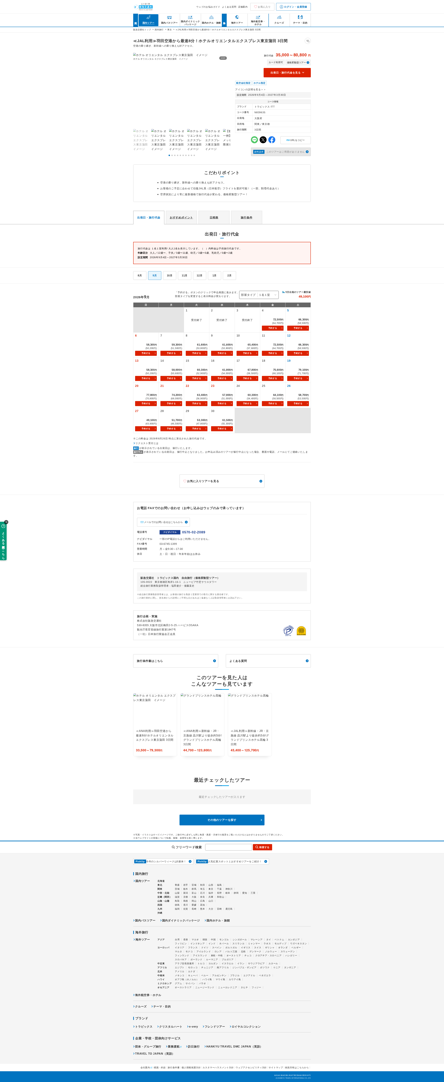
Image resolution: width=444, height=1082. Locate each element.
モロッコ (193, 967)
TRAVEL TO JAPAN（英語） (155, 1053)
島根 (185, 901)
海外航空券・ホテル (148, 995)
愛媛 (194, 905)
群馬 (194, 889)
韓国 (205, 939)
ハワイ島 (207, 979)
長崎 (194, 909)
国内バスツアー (145, 920)
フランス (193, 947)
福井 (210, 893)
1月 (214, 275)
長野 (219, 893)
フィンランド (182, 955)
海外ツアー (142, 939)
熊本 (202, 909)
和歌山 (220, 897)
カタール (273, 963)
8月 (140, 275)
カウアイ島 (235, 979)
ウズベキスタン (298, 943)
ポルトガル (231, 947)
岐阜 (227, 893)
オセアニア (163, 987)
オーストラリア (183, 987)
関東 (159, 889)
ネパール (224, 943)
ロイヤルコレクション (246, 1026)
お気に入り (264, 6)
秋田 (202, 885)
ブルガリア (228, 959)
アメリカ (179, 971)
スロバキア (181, 959)
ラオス (267, 943)
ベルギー (296, 947)
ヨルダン (213, 963)
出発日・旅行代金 (148, 217)
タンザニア (290, 967)
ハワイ (161, 979)
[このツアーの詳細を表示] (155, 724)
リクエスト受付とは (147, 443)
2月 (229, 275)
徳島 (177, 905)
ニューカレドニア (227, 987)
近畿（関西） (164, 897)
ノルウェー (271, 951)
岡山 (194, 901)
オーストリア (234, 955)
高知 (202, 905)
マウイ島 (220, 979)
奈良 (202, 897)
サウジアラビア (256, 963)
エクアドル (249, 975)
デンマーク (255, 951)
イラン (240, 963)
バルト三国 (231, 951)
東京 (210, 889)
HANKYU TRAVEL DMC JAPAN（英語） (234, 1046)
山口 (210, 901)
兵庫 (210, 897)
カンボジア (294, 939)
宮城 (194, 885)
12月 (199, 275)
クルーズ (141, 1006)
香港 (185, 939)
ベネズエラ (265, 975)
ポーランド (196, 959)
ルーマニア (212, 959)
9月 (155, 275)
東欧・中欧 (217, 955)
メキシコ (179, 975)
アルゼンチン (219, 975)
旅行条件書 (174, 1067)
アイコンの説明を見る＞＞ (250, 89)
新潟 (185, 893)
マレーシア (257, 939)
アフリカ (162, 967)
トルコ (201, 963)
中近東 (161, 963)
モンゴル (224, 939)
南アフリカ (223, 967)
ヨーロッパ (163, 947)
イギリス (245, 947)
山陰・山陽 (163, 901)
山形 (210, 885)
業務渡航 (174, 1046)
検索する (264, 847)
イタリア (179, 947)
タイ (268, 939)
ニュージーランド (204, 987)
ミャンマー (254, 943)
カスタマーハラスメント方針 (218, 1067)
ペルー (204, 975)
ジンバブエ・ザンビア (244, 967)
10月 (170, 275)
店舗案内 (243, 7)
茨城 (177, 889)
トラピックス (144, 1026)
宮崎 (219, 909)
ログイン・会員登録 (295, 6)
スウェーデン (288, 951)
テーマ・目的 (162, 1006)
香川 (185, 905)
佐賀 (185, 909)
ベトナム (279, 939)
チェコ (247, 955)
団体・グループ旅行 (148, 1046)
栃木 (185, 889)
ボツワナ (265, 967)
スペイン (217, 947)
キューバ (193, 975)
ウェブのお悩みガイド (208, 7)
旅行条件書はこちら (150, 660)
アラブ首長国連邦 (184, 963)
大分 (210, 909)
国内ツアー (142, 881)
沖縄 (159, 913)
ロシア (218, 951)
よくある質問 (229, 7)
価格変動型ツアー (296, 62)
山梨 (177, 893)
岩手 (185, 885)
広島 (202, 901)
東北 (159, 885)
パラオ (202, 983)
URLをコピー (295, 139)
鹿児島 (229, 909)
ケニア (276, 967)
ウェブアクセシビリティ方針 (251, 1067)
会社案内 (145, 1067)
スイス (257, 947)
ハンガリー (291, 955)
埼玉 (202, 889)
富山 (194, 893)
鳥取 (177, 901)
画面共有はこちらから (297, 1067)
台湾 (177, 939)
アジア (161, 939)
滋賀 (177, 897)
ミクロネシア (164, 983)
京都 (185, 897)
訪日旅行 (194, 1046)
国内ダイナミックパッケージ (181, 920)
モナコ (189, 951)
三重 (253, 893)
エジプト (179, 967)
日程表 (214, 217)
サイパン (190, 983)
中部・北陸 (163, 893)
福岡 (177, 909)
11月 (184, 275)
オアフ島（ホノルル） (187, 979)
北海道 (161, 881)
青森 (177, 885)
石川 (202, 893)
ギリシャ (270, 947)
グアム (178, 983)
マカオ (195, 939)
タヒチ (244, 987)
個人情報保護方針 (191, 1067)
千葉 (219, 889)
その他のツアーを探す (222, 819)
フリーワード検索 (189, 847)
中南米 (161, 975)
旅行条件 (246, 217)
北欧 (243, 951)
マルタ (178, 951)
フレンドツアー (215, 1026)
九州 (159, 909)
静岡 (236, 893)
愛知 (244, 893)
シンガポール (240, 939)
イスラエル (228, 963)
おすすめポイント (181, 217)
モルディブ (281, 943)
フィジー (256, 987)
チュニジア (207, 967)
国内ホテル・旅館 (218, 920)
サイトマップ (276, 1067)
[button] (169, 155)
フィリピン (181, 943)
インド (212, 943)
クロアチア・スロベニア (268, 955)
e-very (193, 1026)
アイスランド (200, 955)
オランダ (283, 947)
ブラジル (235, 975)
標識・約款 (160, 1067)
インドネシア (197, 943)
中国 (213, 939)
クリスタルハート (170, 1026)
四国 (159, 905)
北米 (159, 971)
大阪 (194, 897)
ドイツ (204, 947)
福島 (219, 885)
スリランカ (238, 943)
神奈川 (229, 889)
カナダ (191, 971)
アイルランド (204, 951)
